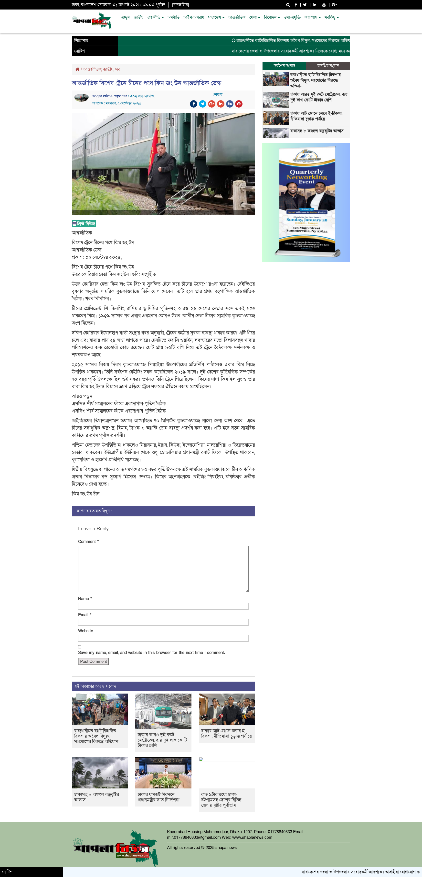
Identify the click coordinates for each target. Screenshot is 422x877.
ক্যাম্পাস (311, 17)
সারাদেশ (215, 17)
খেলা (253, 17)
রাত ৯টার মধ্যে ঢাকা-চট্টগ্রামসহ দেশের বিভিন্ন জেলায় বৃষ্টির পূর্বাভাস (221, 800)
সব (117, 69)
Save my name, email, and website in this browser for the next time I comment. (151, 652)
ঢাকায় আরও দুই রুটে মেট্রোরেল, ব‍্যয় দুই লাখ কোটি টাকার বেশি (162, 740)
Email (84, 615)
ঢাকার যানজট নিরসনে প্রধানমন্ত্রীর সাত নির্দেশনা (158, 797)
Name (85, 599)
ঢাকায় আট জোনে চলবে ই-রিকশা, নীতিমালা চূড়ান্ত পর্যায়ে (226, 733)
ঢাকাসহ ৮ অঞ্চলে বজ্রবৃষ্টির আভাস (96, 797)
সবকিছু (330, 17)
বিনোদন (270, 17)
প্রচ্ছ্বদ (125, 17)
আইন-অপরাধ (193, 17)
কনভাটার (180, 5)
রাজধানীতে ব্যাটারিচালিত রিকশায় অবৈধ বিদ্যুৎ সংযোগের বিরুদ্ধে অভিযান (273, 40)
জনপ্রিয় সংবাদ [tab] (328, 66)
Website (85, 631)
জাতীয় (139, 17)
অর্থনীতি (173, 17)
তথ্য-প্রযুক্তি (292, 17)
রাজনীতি (154, 17)
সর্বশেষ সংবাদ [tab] (284, 66)
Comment (88, 541)
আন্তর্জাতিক (236, 17)
